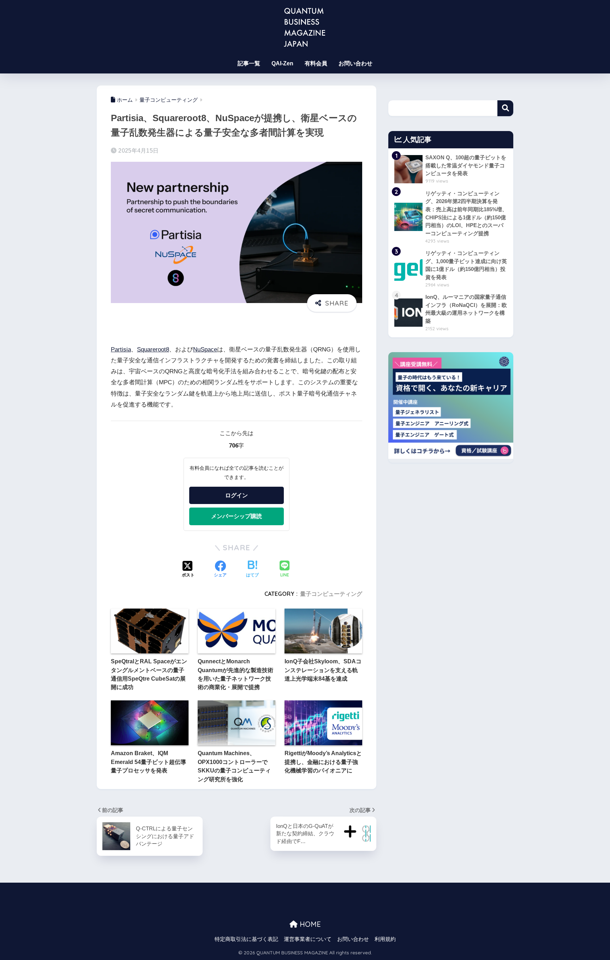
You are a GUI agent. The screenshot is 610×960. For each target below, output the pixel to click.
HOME (309, 924)
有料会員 (316, 63)
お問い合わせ (355, 63)
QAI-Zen (282, 63)
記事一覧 (249, 63)
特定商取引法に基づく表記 (246, 939)
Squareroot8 (153, 349)
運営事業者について (307, 939)
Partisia (121, 349)
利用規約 (385, 939)
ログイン (236, 495)
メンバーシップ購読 (236, 516)
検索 (505, 108)
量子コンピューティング (331, 593)
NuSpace (205, 349)
